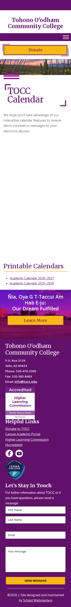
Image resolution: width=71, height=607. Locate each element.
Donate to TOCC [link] (17, 429)
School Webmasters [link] (37, 600)
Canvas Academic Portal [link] (22, 434)
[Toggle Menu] (66, 37)
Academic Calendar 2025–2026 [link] (32, 283)
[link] (9, 453)
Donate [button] (35, 50)
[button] (65, 5)
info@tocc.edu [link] (26, 381)
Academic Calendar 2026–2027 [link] (32, 278)
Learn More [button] (35, 320)
